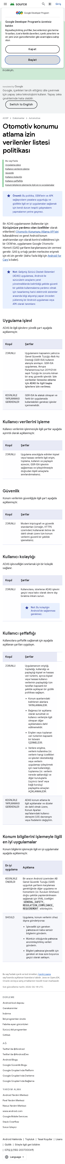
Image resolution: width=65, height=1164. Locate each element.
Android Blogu (10, 1059)
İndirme (7, 1013)
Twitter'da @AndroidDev (16, 1054)
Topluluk (29, 1139)
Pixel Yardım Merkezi (13, 1100)
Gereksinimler (10, 1008)
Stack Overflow (11, 1121)
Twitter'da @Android (13, 1048)
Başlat (32, 60)
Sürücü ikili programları (15, 1029)
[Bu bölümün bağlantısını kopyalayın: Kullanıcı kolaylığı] (38, 557)
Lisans (59, 1139)
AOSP (5, 118)
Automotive (34, 118)
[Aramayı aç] (44, 4)
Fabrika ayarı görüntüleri (15, 1024)
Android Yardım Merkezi (15, 1095)
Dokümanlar (18, 118)
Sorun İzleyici (9, 1127)
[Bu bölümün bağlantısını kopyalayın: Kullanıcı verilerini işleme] (53, 422)
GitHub (6, 1034)
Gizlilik (8, 1144)
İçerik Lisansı (44, 974)
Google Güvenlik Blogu (15, 1064)
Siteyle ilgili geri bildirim (27, 1144)
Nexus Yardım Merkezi (14, 1105)
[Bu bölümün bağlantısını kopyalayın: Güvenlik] (23, 491)
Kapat (32, 49)
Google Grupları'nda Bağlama (18, 1081)
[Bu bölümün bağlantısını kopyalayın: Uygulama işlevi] (35, 321)
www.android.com (12, 1111)
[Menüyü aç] (5, 4)
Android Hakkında (12, 1139)
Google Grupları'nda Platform (18, 1070)
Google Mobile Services (15, 1116)
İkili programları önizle (14, 1018)
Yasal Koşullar (45, 1139)
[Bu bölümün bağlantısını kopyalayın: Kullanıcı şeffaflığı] (39, 634)
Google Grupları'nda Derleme (18, 1075)
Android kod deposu (13, 1002)
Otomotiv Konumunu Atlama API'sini (37, 231)
